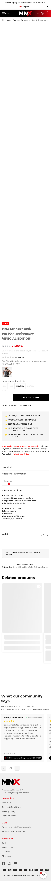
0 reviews (19, 357)
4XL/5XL (30, 386)
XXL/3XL (20, 386)
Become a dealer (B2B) (13, 831)
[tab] (25, 481)
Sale (31, 567)
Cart (4, 843)
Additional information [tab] (14, 474)
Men (9, 20)
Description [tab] (8, 467)
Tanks (15, 20)
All (3, 20)
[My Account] (42, 13)
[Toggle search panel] (38, 13)
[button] (25, 6)
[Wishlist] (39, 586)
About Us (6, 802)
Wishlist (6, 852)
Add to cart (31, 397)
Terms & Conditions (11, 807)
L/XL (11, 386)
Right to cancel (9, 816)
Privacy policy (9, 811)
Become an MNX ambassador (17, 827)
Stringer (24, 20)
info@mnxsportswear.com (18, 793)
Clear (4, 391)
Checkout (7, 856)
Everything (18, 567)
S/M (4, 386)
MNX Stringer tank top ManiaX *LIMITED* (24, 758)
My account (8, 847)
